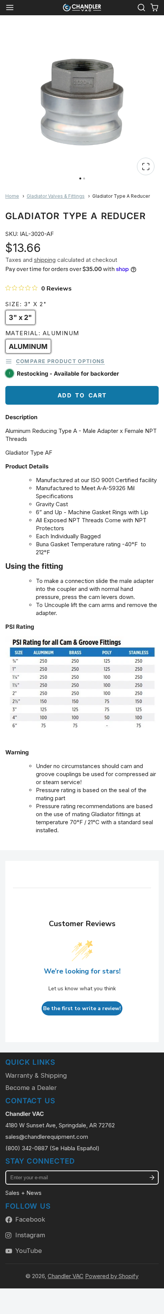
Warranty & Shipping (36, 1075)
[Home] (82, 7)
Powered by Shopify (111, 1276)
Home (12, 196)
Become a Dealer (31, 1087)
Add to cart (82, 395)
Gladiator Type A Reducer (121, 196)
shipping (45, 259)
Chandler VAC (66, 1276)
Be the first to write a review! (82, 1008)
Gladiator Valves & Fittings (56, 196)
